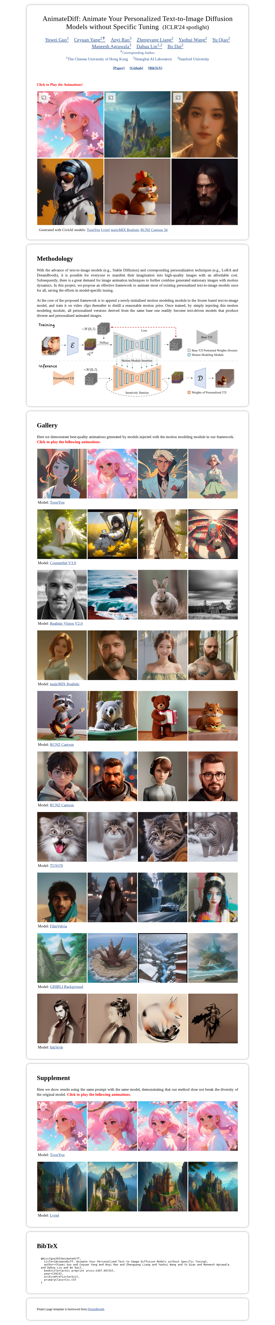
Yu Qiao (221, 39)
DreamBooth (96, 1309)
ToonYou (93, 230)
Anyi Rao (121, 39)
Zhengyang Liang (155, 39)
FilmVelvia (58, 926)
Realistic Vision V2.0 (66, 623)
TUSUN (56, 865)
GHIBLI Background (66, 987)
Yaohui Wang (193, 39)
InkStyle (56, 1047)
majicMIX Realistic (125, 230)
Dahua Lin (149, 46)
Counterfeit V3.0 (63, 563)
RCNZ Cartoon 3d (154, 230)
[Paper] (119, 68)
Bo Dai (175, 46)
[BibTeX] (155, 68)
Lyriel (105, 230)
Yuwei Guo (57, 39)
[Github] (136, 68)
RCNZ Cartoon (62, 744)
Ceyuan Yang (89, 39)
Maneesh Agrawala (111, 46)
